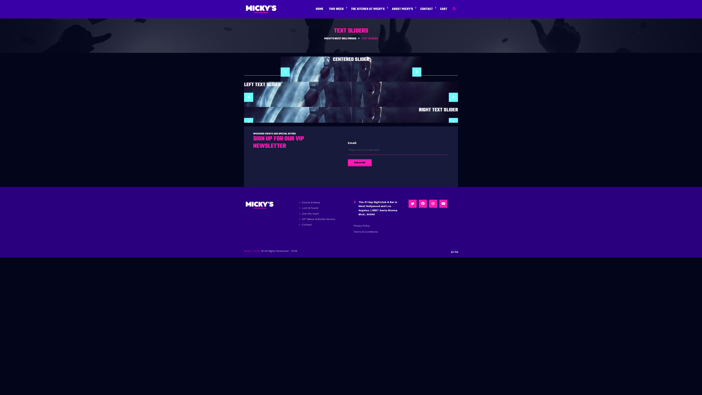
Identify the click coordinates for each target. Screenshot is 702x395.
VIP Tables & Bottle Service (318, 219)
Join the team (310, 213)
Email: (352, 143)
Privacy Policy (362, 225)
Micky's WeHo (252, 250)
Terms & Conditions (366, 231)
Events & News (311, 202)
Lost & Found (310, 207)
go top (454, 252)
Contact (307, 224)
